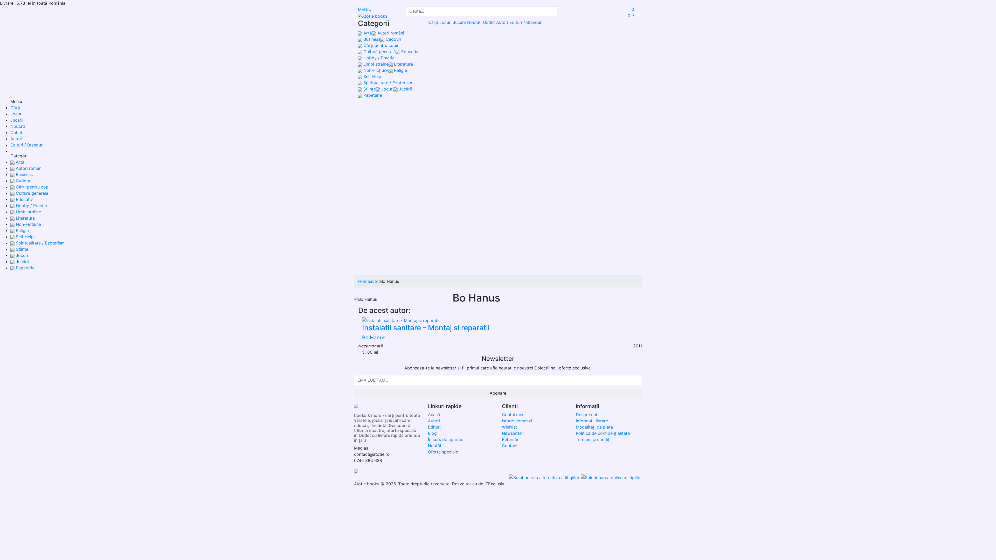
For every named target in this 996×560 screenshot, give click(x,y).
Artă (367, 33)
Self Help (371, 76)
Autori (502, 22)
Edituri (434, 427)
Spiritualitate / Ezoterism (387, 82)
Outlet (489, 22)
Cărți (433, 22)
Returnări (511, 439)
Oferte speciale (443, 451)
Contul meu (513, 414)
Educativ (409, 51)
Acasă (434, 414)
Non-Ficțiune (375, 70)
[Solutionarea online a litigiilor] (611, 477)
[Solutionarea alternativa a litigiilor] (545, 477)
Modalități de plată (594, 427)
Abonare (498, 393)
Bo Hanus (374, 337)
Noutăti (435, 445)
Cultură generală (379, 51)
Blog (432, 433)
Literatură (403, 64)
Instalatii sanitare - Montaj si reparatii (426, 327)
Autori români (390, 33)
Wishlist (509, 427)
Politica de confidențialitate (603, 433)
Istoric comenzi (517, 420)
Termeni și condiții (594, 439)
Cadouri (392, 39)
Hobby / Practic (378, 57)
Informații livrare (592, 420)
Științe (369, 89)
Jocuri (386, 89)
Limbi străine (375, 64)
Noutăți (474, 22)
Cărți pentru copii (380, 45)
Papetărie (372, 95)
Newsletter (512, 433)
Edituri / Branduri (526, 22)
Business (371, 39)
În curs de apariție (445, 439)
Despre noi (586, 414)
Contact (510, 445)
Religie (400, 70)
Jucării (405, 89)
